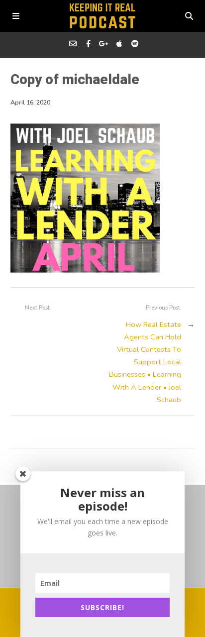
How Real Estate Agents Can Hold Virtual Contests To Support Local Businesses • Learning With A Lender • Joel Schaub (145, 362)
